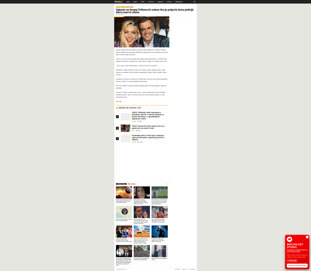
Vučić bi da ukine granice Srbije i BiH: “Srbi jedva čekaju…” (124, 219)
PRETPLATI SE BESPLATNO (297, 265)
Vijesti (135, 2)
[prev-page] (165, 184)
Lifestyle (151, 2)
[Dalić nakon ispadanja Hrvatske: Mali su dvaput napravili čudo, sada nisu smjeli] (124, 231)
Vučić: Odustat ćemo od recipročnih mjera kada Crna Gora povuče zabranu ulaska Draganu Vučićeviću (141, 221)
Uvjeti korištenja (192, 269)
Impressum (178, 2)
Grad (128, 2)
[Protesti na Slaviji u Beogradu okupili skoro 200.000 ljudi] (142, 251)
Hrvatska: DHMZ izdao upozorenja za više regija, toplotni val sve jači (158, 240)
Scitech (169, 2)
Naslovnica (118, 5)
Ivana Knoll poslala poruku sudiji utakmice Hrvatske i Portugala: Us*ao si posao (158, 220)
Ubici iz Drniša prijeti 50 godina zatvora (159, 259)
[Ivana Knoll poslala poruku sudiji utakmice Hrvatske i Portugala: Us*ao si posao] (160, 212)
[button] (194, 2)
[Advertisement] (141, 162)
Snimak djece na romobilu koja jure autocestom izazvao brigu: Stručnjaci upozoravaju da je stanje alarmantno (159, 202)
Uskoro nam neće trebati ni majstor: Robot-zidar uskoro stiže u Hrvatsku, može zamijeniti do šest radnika (141, 241)
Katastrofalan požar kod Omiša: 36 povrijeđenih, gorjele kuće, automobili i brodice (124, 201)
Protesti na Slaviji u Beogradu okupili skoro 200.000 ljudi (141, 259)
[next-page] (167, 184)
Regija (131, 7)
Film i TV (128, 5)
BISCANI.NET (177, 269)
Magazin (160, 2)
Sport (142, 2)
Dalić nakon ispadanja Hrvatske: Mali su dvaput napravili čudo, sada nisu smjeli (124, 240)
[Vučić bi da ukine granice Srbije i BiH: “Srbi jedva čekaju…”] (124, 212)
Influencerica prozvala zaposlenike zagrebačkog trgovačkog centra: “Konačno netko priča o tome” (141, 202)
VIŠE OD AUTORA (131, 184)
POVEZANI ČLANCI (121, 184)
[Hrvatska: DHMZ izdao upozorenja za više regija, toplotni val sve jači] (160, 231)
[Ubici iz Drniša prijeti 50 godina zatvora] (160, 251)
